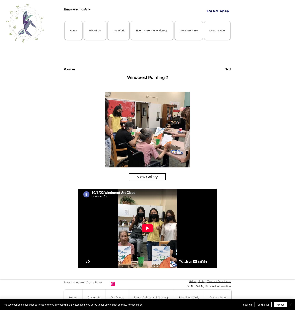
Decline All (263, 304)
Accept (280, 304)
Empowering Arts (77, 9)
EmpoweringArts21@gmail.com (83, 282)
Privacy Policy (135, 304)
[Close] (291, 304)
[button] (95, 30)
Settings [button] (247, 304)
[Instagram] (113, 284)
